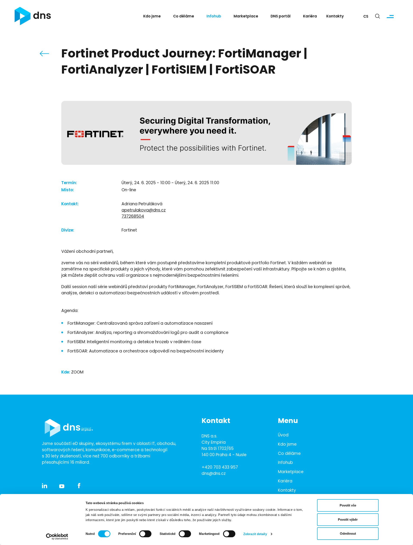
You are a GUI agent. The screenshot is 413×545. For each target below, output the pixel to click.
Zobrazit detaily (255, 534)
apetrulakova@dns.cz (144, 210)
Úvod (283, 435)
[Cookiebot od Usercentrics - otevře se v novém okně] (57, 536)
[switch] (145, 533)
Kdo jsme (152, 16)
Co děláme (183, 16)
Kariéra (310, 16)
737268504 (133, 216)
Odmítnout (348, 533)
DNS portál (281, 16)
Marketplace (246, 16)
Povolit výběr (348, 519)
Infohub (213, 16)
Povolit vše (348, 505)
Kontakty (335, 16)
